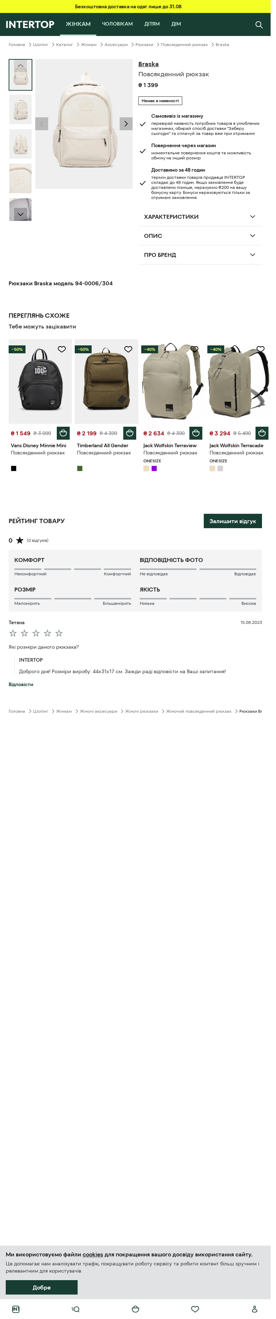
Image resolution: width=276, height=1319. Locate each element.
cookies (93, 1254)
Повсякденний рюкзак (184, 44)
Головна (17, 44)
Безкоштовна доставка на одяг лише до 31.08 (128, 6)
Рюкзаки (144, 44)
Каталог (64, 44)
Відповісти (21, 684)
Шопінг (40, 44)
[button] (41, 123)
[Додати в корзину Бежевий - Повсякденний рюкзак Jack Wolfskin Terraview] (195, 433)
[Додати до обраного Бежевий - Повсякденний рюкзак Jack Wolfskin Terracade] (260, 349)
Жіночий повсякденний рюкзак (198, 711)
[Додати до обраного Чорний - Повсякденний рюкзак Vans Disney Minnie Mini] (62, 349)
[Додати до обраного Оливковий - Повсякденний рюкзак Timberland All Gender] (128, 349)
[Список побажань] (195, 1309)
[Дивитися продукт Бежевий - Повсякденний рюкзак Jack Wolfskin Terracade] (239, 381)
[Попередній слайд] (41, 123)
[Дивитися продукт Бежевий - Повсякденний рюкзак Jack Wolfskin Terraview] (172, 381)
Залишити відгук (233, 521)
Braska (222, 44)
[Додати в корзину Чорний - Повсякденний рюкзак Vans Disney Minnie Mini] (63, 433)
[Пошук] (259, 24)
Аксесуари (116, 44)
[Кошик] (135, 1309)
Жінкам (89, 44)
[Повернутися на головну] (30, 24)
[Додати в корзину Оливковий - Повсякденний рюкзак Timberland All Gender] (129, 433)
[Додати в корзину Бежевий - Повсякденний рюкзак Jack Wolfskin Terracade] (262, 433)
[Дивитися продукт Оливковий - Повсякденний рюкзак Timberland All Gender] (106, 381)
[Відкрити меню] (75, 1309)
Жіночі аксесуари (98, 711)
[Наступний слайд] (20, 214)
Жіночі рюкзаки (141, 711)
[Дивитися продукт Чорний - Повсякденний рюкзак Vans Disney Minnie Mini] (40, 381)
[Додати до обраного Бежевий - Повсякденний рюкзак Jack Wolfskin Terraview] (194, 349)
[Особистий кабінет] (255, 1309)
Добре (42, 1287)
